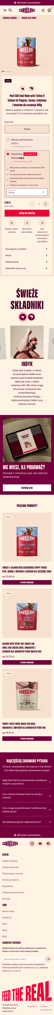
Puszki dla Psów (29, 18)
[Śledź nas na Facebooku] (48, 843)
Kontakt (6, 898)
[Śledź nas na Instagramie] (32, 843)
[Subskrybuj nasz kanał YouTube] (40, 843)
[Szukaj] (10, 10)
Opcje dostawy (10, 861)
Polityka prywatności (13, 892)
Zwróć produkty (10, 879)
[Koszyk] (43, 10)
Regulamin (7, 886)
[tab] (23, 317)
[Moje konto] (49, 10)
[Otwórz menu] (5, 10)
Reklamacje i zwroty (12, 873)
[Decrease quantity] (32, 204)
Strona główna (10, 18)
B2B (4, 936)
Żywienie (7, 917)
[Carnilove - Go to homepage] (27, 10)
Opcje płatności (10, 867)
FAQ (4, 923)
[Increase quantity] (45, 204)
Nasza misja (8, 911)
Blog (4, 930)
